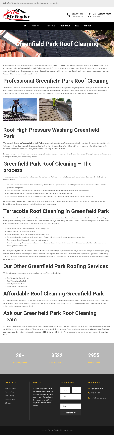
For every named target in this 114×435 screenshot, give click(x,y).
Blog (77, 26)
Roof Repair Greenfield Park (16, 284)
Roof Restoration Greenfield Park (18, 278)
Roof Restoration (10, 388)
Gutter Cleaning (10, 399)
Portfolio (51, 26)
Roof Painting (9, 392)
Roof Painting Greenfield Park (16, 281)
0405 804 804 (77, 14)
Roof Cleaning (9, 396)
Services (35, 26)
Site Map (8, 403)
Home (25, 26)
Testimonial (65, 26)
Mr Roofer (48, 332)
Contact (87, 26)
